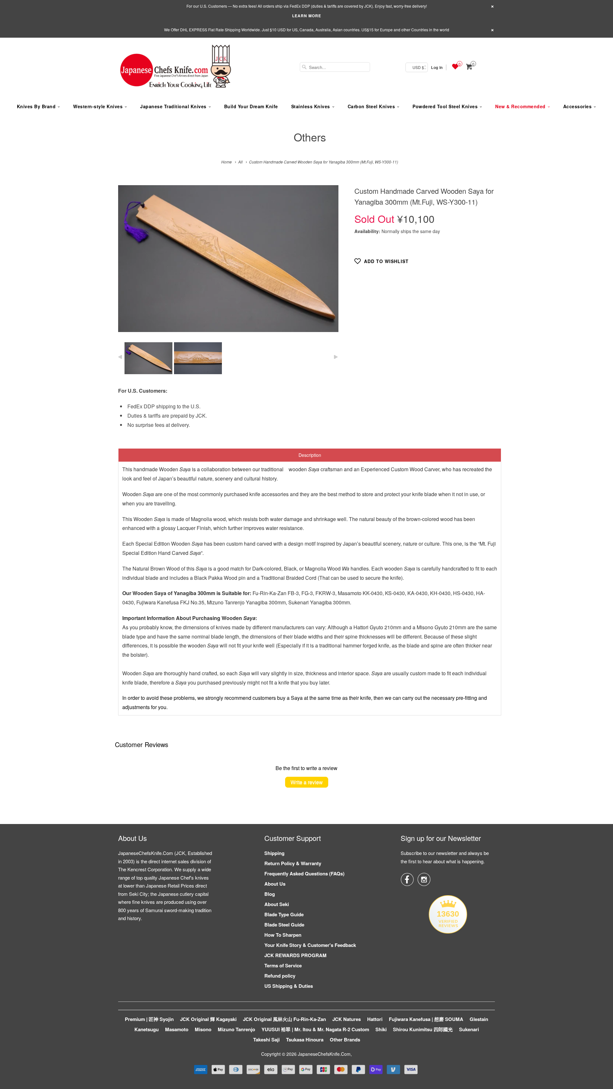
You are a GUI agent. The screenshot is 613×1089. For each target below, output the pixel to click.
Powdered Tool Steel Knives (445, 106)
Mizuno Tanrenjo (236, 1029)
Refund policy (279, 975)
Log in (437, 67)
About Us (274, 883)
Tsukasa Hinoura (304, 1039)
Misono (203, 1029)
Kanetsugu (146, 1029)
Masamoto (176, 1029)
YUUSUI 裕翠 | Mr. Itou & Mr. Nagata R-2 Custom (315, 1029)
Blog (269, 893)
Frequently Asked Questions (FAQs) (304, 873)
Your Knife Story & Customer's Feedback (310, 945)
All (240, 161)
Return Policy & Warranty (292, 863)
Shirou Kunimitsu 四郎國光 (423, 1029)
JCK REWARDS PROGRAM (295, 955)
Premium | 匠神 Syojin (149, 1019)
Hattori (374, 1019)
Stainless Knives (310, 106)
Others (310, 137)
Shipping (274, 853)
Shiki (381, 1029)
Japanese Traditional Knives (173, 106)
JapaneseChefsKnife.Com (324, 1054)
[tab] (309, 455)
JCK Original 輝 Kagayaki (208, 1019)
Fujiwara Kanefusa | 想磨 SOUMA (426, 1019)
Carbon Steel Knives (371, 106)
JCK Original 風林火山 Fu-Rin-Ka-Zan (284, 1019)
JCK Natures (346, 1019)
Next (326, 263)
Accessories (577, 106)
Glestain (479, 1019)
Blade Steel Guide (284, 924)
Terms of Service (283, 965)
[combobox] (335, 67)
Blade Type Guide (284, 914)
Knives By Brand (36, 106)
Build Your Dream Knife (251, 106)
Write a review (307, 782)
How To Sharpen (282, 934)
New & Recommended (520, 106)
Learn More (306, 16)
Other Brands (345, 1039)
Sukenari (469, 1029)
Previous (129, 263)
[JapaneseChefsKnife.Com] (175, 67)
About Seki (276, 904)
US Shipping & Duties (288, 985)
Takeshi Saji (266, 1039)
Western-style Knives (98, 106)
